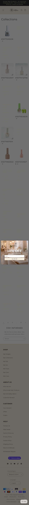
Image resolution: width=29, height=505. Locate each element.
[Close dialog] (27, 241)
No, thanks (14, 261)
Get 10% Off (14, 258)
